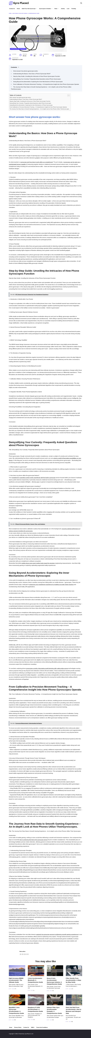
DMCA (32, 1027)
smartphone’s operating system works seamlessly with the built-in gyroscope (33, 477)
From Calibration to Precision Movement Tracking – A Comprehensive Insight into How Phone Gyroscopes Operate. (46, 84)
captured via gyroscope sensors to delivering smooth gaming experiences (57, 934)
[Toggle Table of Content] (67, 95)
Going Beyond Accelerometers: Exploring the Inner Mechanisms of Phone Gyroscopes (38, 81)
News (55, 8)
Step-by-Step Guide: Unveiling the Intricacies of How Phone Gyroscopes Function (36, 76)
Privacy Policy (17, 1027)
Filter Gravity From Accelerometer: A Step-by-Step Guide (73, 980)
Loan (68, 8)
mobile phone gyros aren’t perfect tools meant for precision (38, 563)
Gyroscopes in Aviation (45, 8)
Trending (73, 8)
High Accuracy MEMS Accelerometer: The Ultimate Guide (16, 980)
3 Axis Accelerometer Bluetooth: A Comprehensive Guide (35, 980)
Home (18, 8)
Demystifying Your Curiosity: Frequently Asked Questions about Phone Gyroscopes (37, 79)
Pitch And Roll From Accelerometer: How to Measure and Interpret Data (73, 1010)
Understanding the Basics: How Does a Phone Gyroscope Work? (32, 73)
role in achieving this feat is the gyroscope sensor (34, 839)
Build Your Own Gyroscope (29, 8)
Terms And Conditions (42, 1027)
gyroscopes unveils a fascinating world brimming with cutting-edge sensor (47, 668)
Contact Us (12, 8)
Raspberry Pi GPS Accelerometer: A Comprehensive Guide (35, 1009)
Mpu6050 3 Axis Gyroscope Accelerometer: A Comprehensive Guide (16, 1010)
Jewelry (63, 8)
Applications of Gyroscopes (18, 48)
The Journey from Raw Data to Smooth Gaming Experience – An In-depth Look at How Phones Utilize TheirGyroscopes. (39, 109)
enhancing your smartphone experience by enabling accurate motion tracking (51, 584)
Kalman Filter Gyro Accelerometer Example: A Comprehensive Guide (54, 1010)
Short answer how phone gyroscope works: (25, 71)
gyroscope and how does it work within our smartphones (37, 162)
